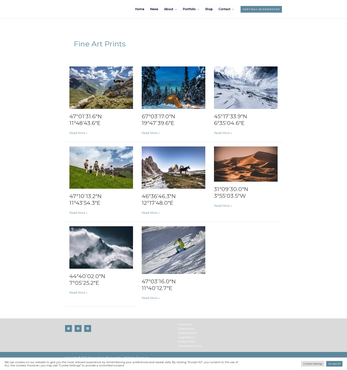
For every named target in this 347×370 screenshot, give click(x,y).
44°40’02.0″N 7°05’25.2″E (87, 279)
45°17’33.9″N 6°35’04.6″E (230, 119)
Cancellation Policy (190, 346)
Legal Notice (186, 337)
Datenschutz (186, 328)
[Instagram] (68, 328)
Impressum (185, 324)
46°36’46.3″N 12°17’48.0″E (159, 199)
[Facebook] (78, 328)
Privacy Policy (187, 341)
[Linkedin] (87, 328)
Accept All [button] (334, 363)
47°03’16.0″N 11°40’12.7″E (159, 284)
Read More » (78, 133)
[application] (175, 9)
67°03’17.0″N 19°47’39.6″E (158, 119)
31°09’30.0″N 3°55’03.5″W (231, 192)
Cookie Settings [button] (312, 363)
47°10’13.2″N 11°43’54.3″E (85, 199)
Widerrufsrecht (187, 333)
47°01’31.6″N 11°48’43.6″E (85, 119)
